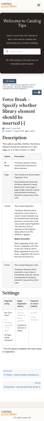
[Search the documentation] (7, 51)
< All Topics (9, 81)
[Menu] (39, 5)
